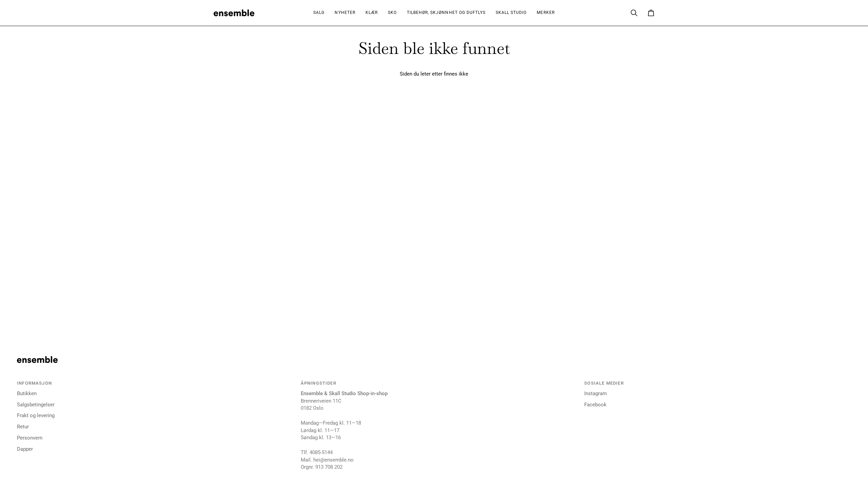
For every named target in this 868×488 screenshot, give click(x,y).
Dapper (25, 449)
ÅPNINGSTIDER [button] (318, 383)
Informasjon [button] (34, 383)
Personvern (29, 438)
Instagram (595, 393)
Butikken (27, 393)
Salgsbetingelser (36, 405)
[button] (371, 13)
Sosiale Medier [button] (604, 383)
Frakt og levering (36, 416)
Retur (23, 427)
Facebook (595, 405)
